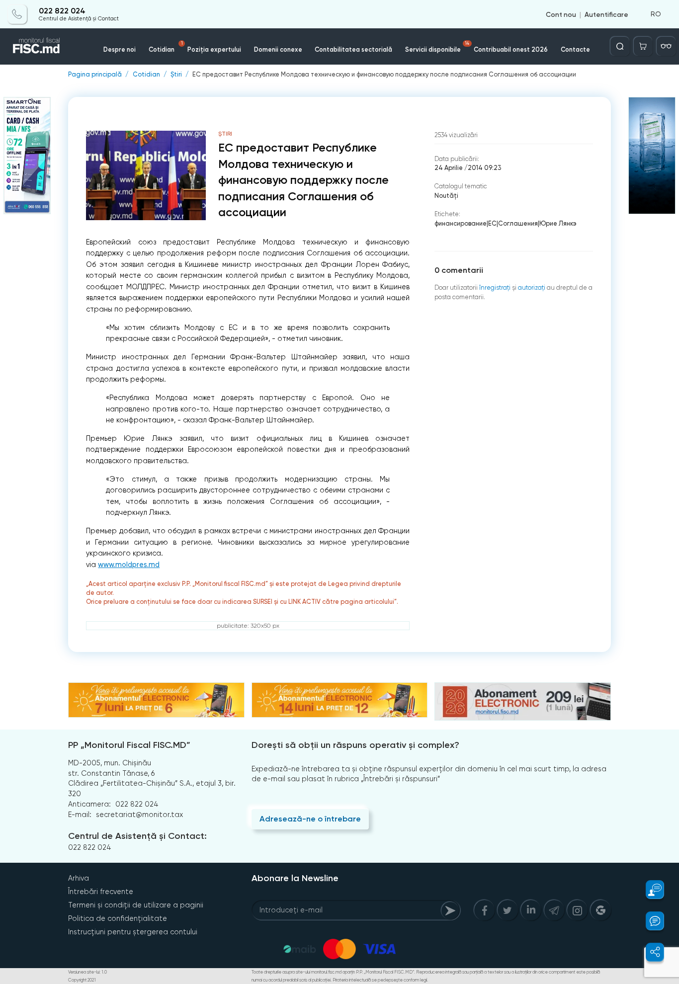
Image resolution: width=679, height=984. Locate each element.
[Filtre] (666, 46)
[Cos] (643, 46)
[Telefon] (17, 13)
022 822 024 (62, 10)
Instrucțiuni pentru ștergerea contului (132, 932)
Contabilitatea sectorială (353, 49)
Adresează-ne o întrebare (310, 818)
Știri (176, 75)
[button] (649, 889)
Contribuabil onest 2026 (511, 49)
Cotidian (166, 47)
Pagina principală (95, 75)
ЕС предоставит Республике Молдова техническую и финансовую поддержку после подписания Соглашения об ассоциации (384, 75)
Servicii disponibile (437, 47)
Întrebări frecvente (100, 892)
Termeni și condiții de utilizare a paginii (135, 905)
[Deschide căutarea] (619, 46)
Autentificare (606, 14)
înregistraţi (494, 287)
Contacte (575, 49)
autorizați (531, 287)
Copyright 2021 (82, 980)
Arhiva (78, 878)
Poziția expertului (214, 49)
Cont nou (561, 14)
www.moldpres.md (129, 565)
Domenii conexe (278, 49)
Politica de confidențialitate (117, 918)
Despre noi (119, 49)
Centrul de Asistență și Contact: (137, 835)
